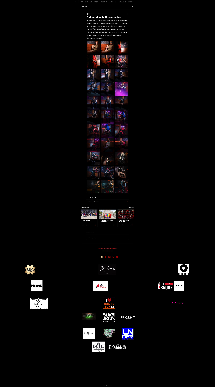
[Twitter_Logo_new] (117, 257)
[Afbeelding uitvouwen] (93, 47)
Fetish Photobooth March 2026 (124, 221)
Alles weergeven (131, 207)
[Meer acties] (127, 14)
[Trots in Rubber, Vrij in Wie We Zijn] (107, 214)
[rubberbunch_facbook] (105, 257)
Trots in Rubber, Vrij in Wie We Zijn (107, 221)
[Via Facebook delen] (87, 197)
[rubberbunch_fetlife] (113, 257)
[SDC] (102, 257)
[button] (132, 6)
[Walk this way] (89, 214)
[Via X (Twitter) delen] (90, 197)
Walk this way (86, 220)
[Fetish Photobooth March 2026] (126, 214)
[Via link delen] (95, 197)
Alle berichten (84, 6)
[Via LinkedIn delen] (92, 197)
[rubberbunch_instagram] (109, 257)
